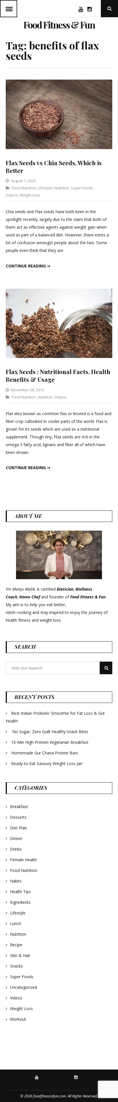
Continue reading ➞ (28, 266)
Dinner (16, 838)
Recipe (16, 944)
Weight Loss (29, 195)
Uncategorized (23, 987)
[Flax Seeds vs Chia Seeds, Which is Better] (59, 147)
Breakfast (19, 806)
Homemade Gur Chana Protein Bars (44, 753)
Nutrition (61, 187)
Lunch (15, 923)
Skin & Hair (20, 955)
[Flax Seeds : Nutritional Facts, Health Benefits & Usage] (59, 356)
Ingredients (20, 902)
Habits (16, 881)
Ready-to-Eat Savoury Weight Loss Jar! (46, 763)
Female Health (23, 859)
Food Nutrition (24, 187)
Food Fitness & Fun (59, 24)
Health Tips (20, 891)
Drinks (16, 849)
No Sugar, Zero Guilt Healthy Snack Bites (50, 731)
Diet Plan (18, 828)
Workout (18, 1019)
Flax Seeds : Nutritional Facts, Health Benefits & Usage (58, 375)
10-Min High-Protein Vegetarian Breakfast (50, 742)
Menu (8, 8)
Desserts (18, 817)
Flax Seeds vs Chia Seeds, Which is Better (54, 166)
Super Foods (82, 187)
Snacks (16, 966)
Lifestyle (45, 187)
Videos (12, 195)
